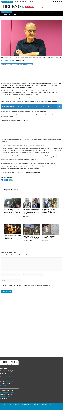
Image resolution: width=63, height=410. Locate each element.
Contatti (31, 1)
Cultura (46, 12)
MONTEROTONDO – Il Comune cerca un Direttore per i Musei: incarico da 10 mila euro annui (31, 238)
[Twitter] (55, 1)
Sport (40, 12)
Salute (35, 12)
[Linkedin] (7, 180)
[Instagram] (59, 1)
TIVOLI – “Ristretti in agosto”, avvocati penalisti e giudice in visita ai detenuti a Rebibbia (12, 211)
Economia (28, 12)
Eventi (2, 60)
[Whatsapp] (12, 180)
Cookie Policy (41, 404)
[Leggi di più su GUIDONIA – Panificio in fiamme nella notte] (50, 229)
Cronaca (15, 12)
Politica (21, 12)
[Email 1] (61, 1)
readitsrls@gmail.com (10, 376)
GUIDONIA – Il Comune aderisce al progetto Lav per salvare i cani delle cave (50, 211)
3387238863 (3, 385)
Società (52, 12)
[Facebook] (53, 1)
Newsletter (23, 1)
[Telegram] (10, 180)
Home (16, 1)
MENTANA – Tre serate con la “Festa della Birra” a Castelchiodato (12, 237)
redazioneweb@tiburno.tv (7, 392)
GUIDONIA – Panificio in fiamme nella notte (48, 236)
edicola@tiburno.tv (5, 396)
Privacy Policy (33, 404)
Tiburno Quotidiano (7, 12)
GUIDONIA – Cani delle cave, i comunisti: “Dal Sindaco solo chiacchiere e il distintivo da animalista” (31, 212)
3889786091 (9, 382)
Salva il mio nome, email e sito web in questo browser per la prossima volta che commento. (26, 285)
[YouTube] (57, 1)
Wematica (56, 404)
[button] (37, 1)
